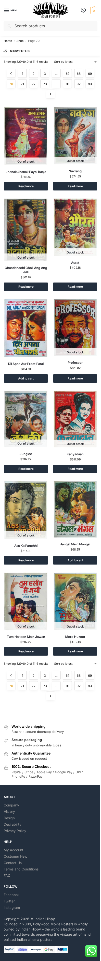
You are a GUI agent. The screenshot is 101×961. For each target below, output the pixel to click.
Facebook (12, 895)
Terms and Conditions (21, 869)
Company (11, 805)
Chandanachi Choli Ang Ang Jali (26, 270)
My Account (13, 850)
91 (67, 84)
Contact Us (13, 863)
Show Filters (20, 51)
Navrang (75, 171)
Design (9, 818)
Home (8, 41)
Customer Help (15, 856)
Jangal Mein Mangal (75, 544)
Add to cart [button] (26, 378)
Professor (75, 362)
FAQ (7, 875)
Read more (26, 186)
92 (79, 84)
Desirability (12, 824)
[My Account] (83, 10)
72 (34, 84)
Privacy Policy (15, 831)
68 (79, 74)
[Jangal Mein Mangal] (75, 509)
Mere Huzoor (75, 637)
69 (90, 74)
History (9, 811)
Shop (20, 41)
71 (22, 84)
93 (90, 84)
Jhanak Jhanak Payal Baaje (26, 172)
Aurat (75, 263)
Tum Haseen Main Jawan (26, 637)
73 (45, 84)
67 (67, 74)
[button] (93, 10)
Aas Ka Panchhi (26, 546)
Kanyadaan (75, 454)
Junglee (26, 454)
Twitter (9, 901)
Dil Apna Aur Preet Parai (26, 364)
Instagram (12, 907)
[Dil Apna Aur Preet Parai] (26, 328)
